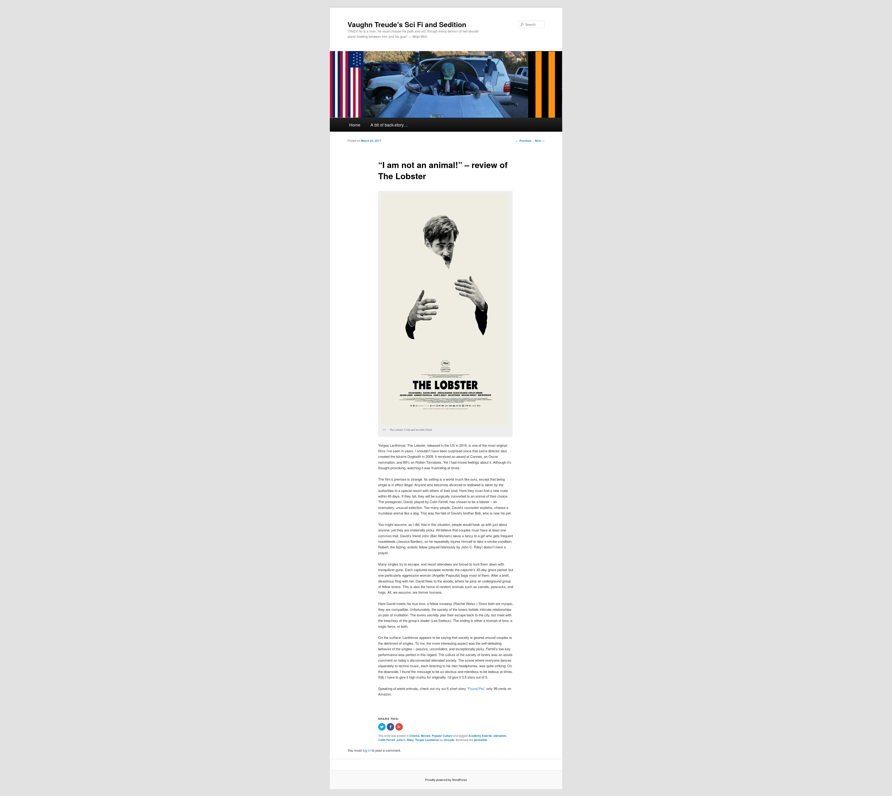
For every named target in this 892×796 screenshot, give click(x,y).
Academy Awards (480, 736)
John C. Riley (405, 740)
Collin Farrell (386, 740)
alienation (499, 736)
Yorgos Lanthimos (427, 740)
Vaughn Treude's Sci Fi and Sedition (407, 24)
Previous (523, 141)
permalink (480, 740)
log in (367, 750)
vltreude (448, 740)
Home (354, 125)
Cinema (414, 736)
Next (539, 141)
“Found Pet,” (476, 688)
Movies (425, 736)
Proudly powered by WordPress (446, 780)
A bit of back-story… (389, 125)
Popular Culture (442, 736)
